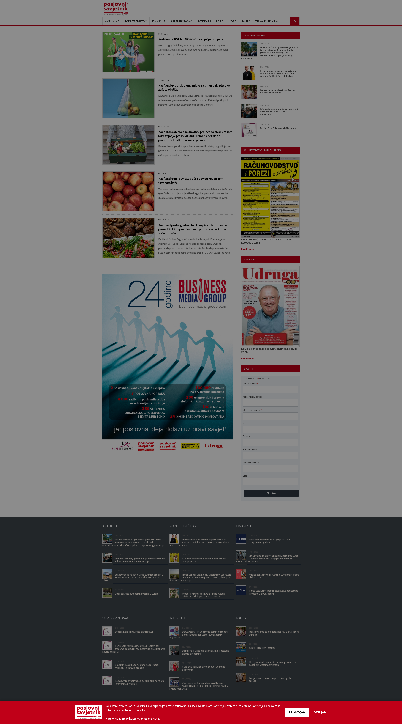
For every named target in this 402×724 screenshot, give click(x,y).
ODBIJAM (320, 712)
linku (142, 710)
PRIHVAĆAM (297, 712)
